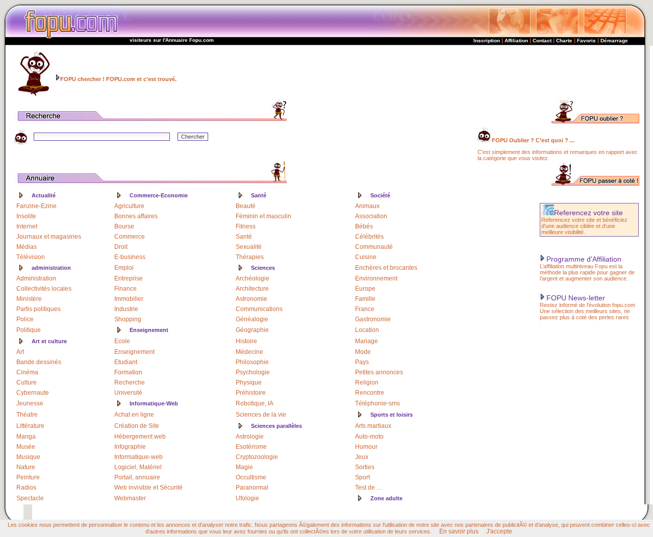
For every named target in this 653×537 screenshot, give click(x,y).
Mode (363, 351)
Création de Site (136, 425)
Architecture (252, 288)
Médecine (249, 351)
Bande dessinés (38, 362)
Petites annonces (379, 372)
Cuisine (365, 257)
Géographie (252, 330)
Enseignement (134, 351)
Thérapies (250, 257)
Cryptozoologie (257, 457)
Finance (125, 288)
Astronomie (251, 298)
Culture (26, 382)
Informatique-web (138, 457)
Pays (362, 362)
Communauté (374, 246)
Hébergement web (140, 436)
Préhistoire (251, 392)
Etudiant (125, 362)
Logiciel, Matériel (138, 467)
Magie (244, 467)
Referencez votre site (588, 213)
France (364, 309)
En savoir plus (459, 531)
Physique (249, 382)
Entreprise (128, 278)
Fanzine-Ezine (36, 206)
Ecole (122, 341)
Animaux (367, 206)
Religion (367, 382)
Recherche (129, 382)
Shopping (127, 319)
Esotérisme (251, 446)
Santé (244, 236)
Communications (259, 309)
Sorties (364, 467)
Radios (26, 487)
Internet (26, 226)
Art (20, 351)
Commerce (129, 236)
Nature (25, 467)
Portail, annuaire (137, 477)
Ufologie (247, 498)
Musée (25, 446)
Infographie (130, 446)
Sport (362, 477)
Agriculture (129, 206)
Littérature (30, 425)
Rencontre (369, 392)
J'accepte (499, 531)
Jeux (361, 457)
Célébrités (369, 236)
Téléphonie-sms (377, 403)
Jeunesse (29, 403)
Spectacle (30, 498)
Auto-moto (369, 436)
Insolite (26, 216)
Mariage (366, 341)
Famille (365, 298)
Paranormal (252, 487)
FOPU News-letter (575, 298)
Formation (128, 372)
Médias (26, 246)
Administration (36, 278)
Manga (26, 436)
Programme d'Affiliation (583, 259)
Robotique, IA (254, 403)
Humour (366, 446)
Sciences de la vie (261, 414)
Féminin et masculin (263, 216)
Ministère (29, 298)
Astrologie (250, 436)
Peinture (28, 477)
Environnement (376, 278)
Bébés (364, 226)
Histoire (246, 341)
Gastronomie (373, 319)
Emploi (124, 267)
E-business (129, 257)
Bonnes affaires (136, 216)
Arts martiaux (373, 425)
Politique (28, 330)
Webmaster (130, 498)
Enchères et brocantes (386, 267)
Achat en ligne (134, 414)
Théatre (27, 414)
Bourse (124, 226)
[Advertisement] (473, 72)
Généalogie (252, 319)
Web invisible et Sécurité (148, 487)
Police (25, 319)
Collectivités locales (43, 288)
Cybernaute (32, 392)
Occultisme (251, 477)
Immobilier (128, 298)
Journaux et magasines (48, 236)
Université (128, 392)
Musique (28, 457)
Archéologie (252, 278)
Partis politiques (38, 309)
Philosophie (252, 362)
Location (367, 330)
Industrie (126, 309)
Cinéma (27, 372)
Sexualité (249, 246)
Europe (365, 288)
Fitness (246, 226)
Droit (121, 246)
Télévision (30, 257)
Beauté (246, 206)
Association (371, 216)
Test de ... (368, 487)
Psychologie (253, 372)
